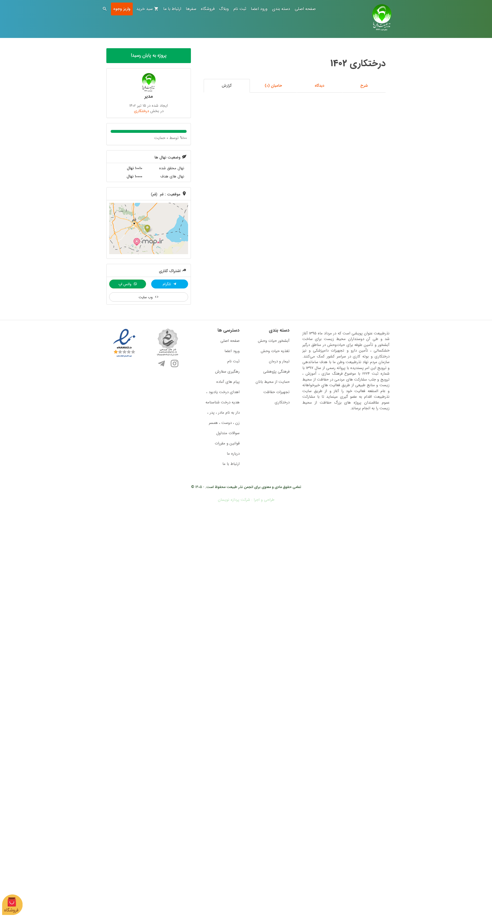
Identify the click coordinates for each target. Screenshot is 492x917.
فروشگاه (207, 9)
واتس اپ (125, 284)
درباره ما (233, 454)
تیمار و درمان (279, 361)
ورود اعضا (259, 9)
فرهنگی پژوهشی (276, 371)
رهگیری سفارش (227, 371)
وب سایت (146, 297)
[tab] (364, 86)
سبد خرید (145, 9)
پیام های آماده (228, 382)
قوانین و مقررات (227, 443)
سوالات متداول (228, 433)
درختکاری (141, 111)
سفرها (191, 9)
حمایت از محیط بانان (272, 382)
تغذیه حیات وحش (275, 351)
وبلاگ (224, 9)
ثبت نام (239, 9)
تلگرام (167, 284)
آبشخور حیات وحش (274, 341)
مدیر (149, 96)
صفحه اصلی (305, 9)
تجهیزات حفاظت (276, 392)
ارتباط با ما (172, 9)
